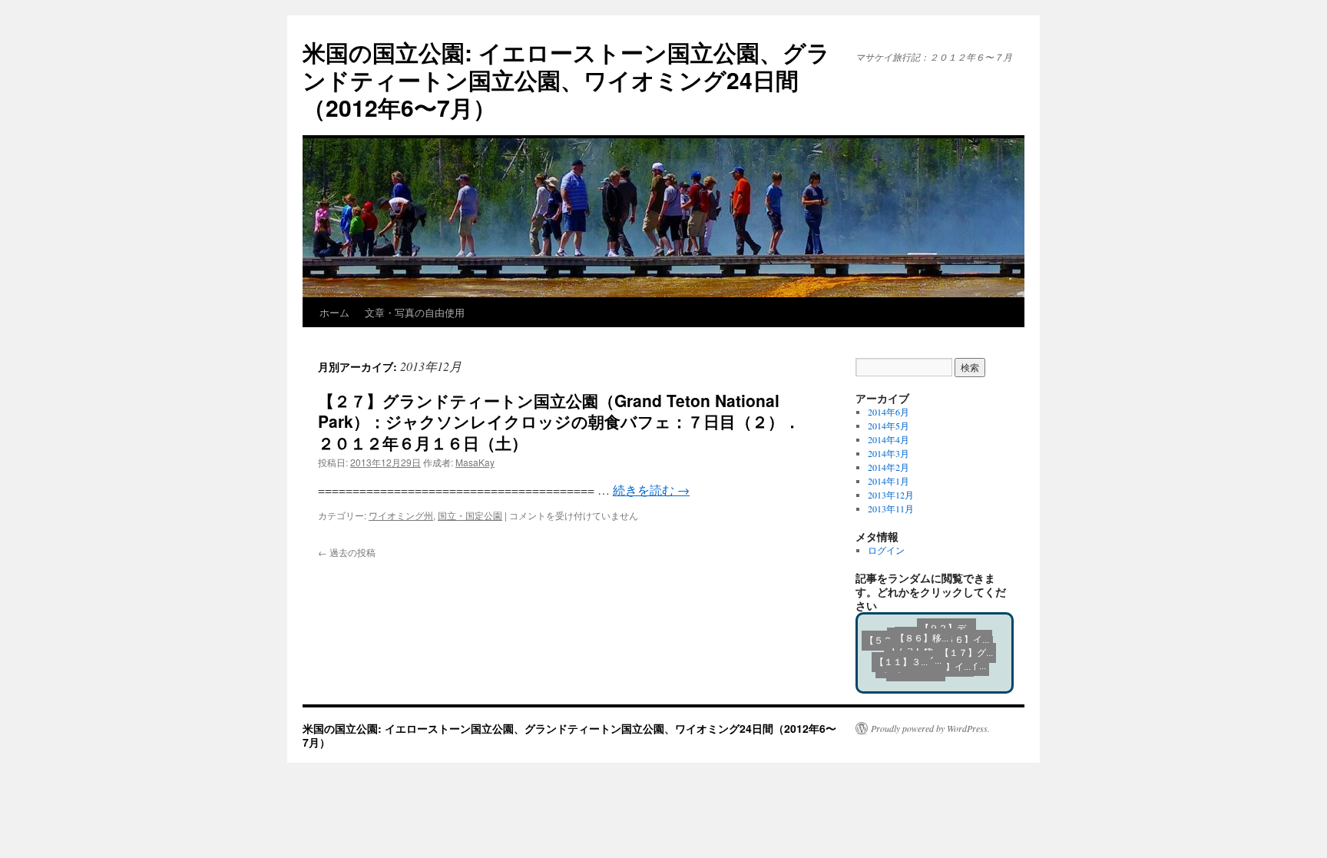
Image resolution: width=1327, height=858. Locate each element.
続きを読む (651, 490)
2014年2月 (888, 467)
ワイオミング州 (401, 515)
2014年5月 (888, 425)
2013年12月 (891, 495)
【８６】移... (905, 632)
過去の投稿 (347, 551)
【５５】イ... (944, 669)
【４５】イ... (924, 651)
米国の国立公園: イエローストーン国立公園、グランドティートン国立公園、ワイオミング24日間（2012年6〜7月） (566, 79)
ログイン (886, 550)
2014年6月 (888, 412)
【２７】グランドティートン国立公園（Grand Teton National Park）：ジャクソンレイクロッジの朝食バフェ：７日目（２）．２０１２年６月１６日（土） (559, 421)
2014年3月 (888, 453)
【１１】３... (890, 675)
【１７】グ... (962, 638)
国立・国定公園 (470, 515)
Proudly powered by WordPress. (930, 728)
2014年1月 (888, 481)
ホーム (334, 312)
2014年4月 (888, 439)
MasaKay (475, 462)
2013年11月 (891, 508)
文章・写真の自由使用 (415, 312)
